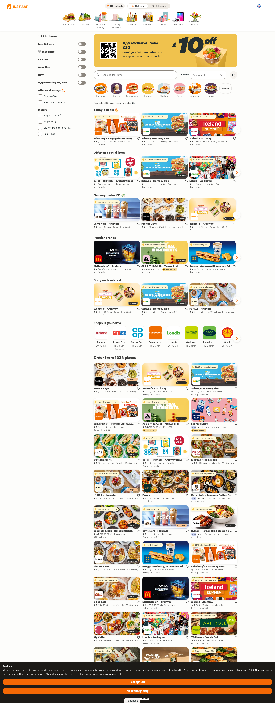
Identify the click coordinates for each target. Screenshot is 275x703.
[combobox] (139, 75)
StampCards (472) (54, 102)
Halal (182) (50, 133)
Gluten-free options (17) (57, 127)
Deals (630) (50, 96)
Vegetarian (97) (52, 115)
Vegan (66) (50, 121)
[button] (15, 6)
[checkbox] (101, 90)
